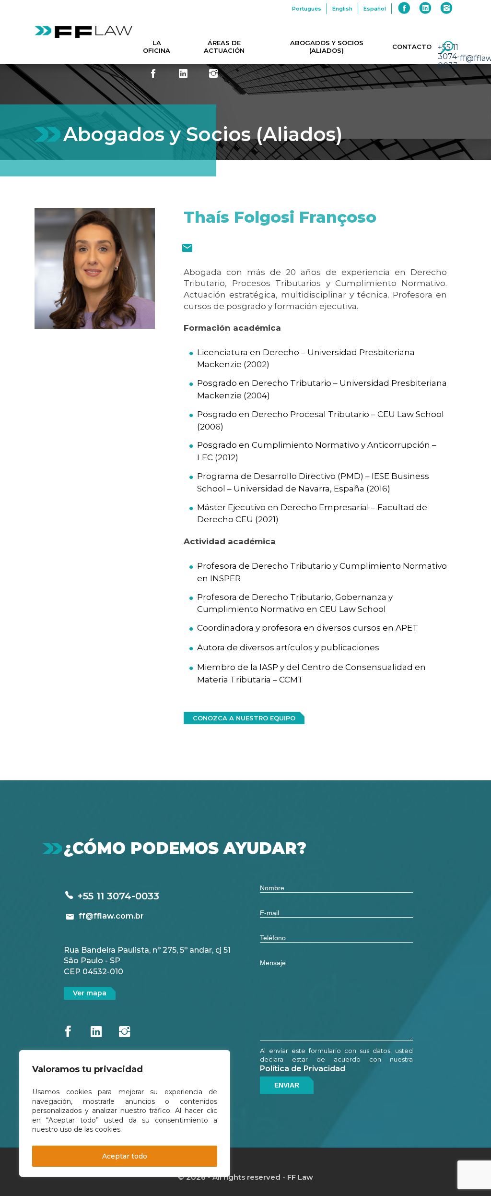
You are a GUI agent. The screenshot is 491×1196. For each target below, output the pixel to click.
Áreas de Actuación (224, 46)
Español (374, 8)
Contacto (412, 46)
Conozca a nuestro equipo (244, 718)
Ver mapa (89, 993)
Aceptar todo (124, 1156)
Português (306, 8)
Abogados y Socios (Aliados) (326, 46)
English (342, 8)
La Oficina (156, 46)
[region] (124, 1113)
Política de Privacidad (302, 1068)
